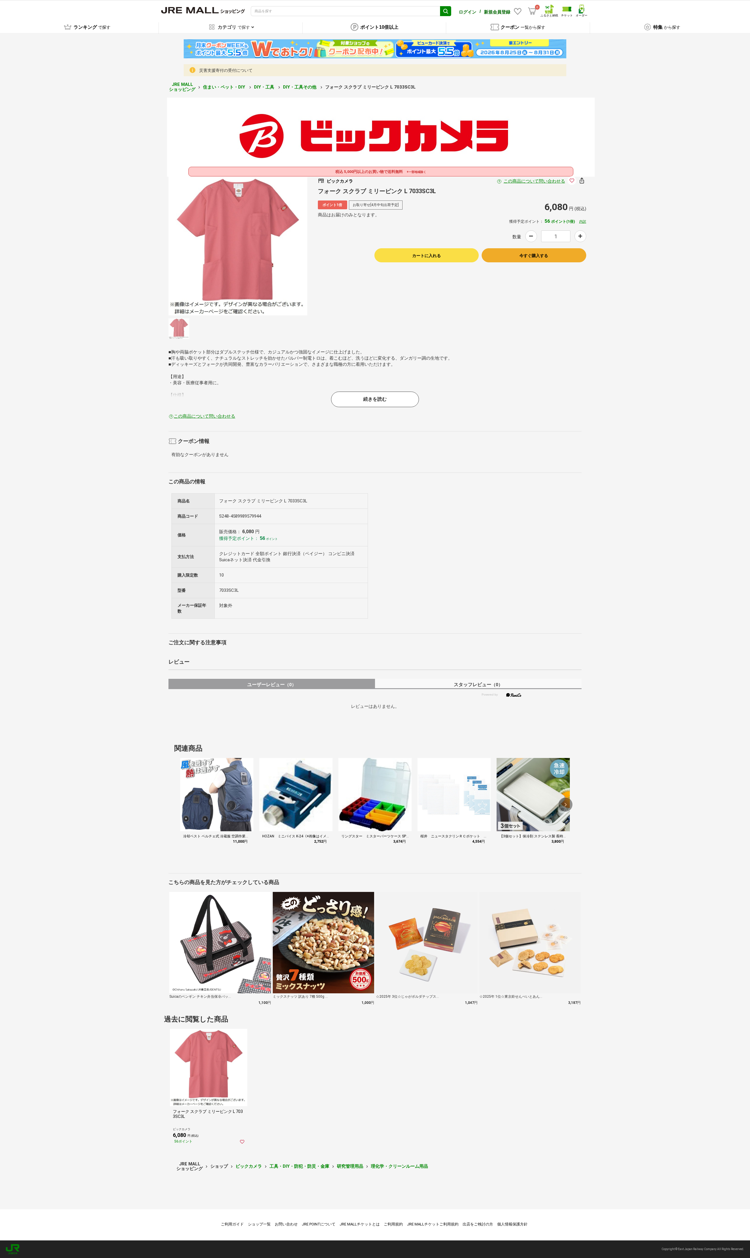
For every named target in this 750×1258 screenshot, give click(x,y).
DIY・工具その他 (300, 87)
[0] (532, 11)
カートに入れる (426, 255)
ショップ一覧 (259, 1224)
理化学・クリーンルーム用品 (399, 1166)
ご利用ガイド (232, 1224)
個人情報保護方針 (512, 1224)
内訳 (582, 222)
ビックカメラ (249, 1166)
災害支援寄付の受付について (226, 70)
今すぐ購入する (533, 255)
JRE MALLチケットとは (360, 1224)
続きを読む (375, 399)
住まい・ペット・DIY (224, 87)
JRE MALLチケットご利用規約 (432, 1224)
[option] (237, 245)
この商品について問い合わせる (534, 181)
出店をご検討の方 (478, 1224)
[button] (565, 804)
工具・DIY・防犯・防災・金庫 (299, 1166)
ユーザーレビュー (271, 684)
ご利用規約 (393, 1224)
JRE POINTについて (318, 1224)
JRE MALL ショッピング (182, 87)
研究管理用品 (350, 1166)
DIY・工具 (264, 87)
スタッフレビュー (478, 684)
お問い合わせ (286, 1224)
